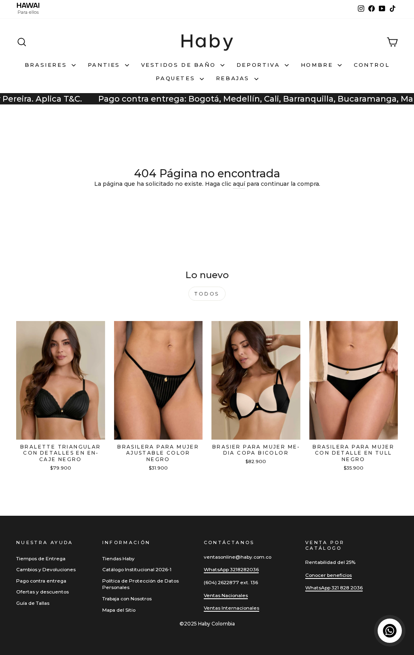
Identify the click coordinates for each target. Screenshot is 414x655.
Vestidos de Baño (179, 65)
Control (371, 65)
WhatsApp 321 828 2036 (334, 588)
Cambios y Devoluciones (46, 569)
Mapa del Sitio (118, 610)
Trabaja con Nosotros (127, 598)
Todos (207, 294)
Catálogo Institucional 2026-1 (136, 569)
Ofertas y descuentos (42, 592)
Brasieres (47, 65)
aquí (239, 183)
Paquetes (176, 78)
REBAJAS (234, 78)
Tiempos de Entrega (40, 558)
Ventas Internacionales (231, 608)
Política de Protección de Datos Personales (140, 584)
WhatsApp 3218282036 (231, 569)
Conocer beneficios (328, 575)
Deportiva (260, 65)
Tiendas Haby (118, 558)
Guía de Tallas (32, 603)
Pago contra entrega (41, 581)
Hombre (318, 65)
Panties (105, 65)
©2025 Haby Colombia (207, 624)
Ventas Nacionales (226, 595)
